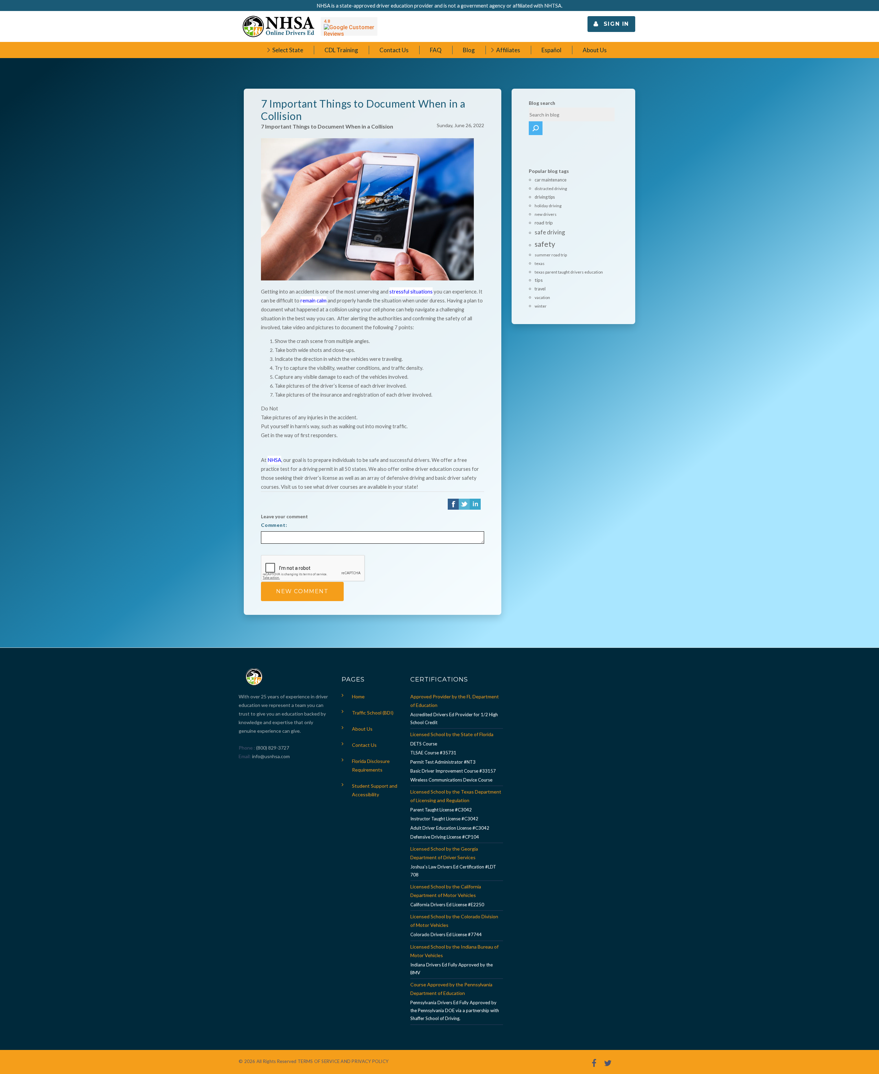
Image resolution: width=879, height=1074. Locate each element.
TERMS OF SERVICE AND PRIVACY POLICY (343, 1061)
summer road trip (551, 254)
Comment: (274, 525)
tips (539, 280)
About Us (362, 729)
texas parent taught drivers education (569, 272)
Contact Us (364, 745)
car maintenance (551, 179)
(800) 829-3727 (272, 748)
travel (540, 288)
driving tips (545, 197)
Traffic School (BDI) (372, 713)
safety (545, 244)
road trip (544, 222)
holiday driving (548, 205)
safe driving (550, 232)
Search (536, 128)
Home (358, 696)
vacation (542, 297)
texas (540, 263)
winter (541, 306)
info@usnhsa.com (271, 756)
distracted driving (551, 188)
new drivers (546, 214)
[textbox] (572, 114)
